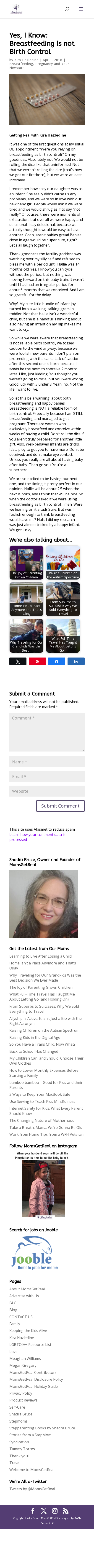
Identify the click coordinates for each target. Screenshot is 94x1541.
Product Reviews (23, 1400)
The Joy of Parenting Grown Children (41, 987)
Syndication (19, 1441)
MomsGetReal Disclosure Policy (36, 1379)
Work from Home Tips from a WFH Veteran (46, 1134)
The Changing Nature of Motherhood (41, 1120)
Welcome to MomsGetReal (31, 1469)
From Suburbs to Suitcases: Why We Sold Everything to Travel (44, 1009)
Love (13, 1351)
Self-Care (17, 1407)
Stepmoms (18, 1421)
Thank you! (19, 1455)
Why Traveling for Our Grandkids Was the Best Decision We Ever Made (45, 978)
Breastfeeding (21, 64)
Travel (14, 1462)
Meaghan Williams (25, 1358)
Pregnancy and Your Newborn (39, 66)
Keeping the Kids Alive (28, 1330)
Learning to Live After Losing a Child (40, 956)
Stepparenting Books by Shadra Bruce (42, 1428)
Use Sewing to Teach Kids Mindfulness (42, 1101)
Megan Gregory (23, 1365)
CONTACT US (21, 1316)
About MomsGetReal (27, 1288)
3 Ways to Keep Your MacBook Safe (39, 1094)
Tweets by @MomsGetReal (32, 1488)
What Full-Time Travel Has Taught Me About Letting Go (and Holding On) (42, 997)
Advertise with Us (24, 1295)
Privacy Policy (20, 1393)
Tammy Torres (22, 1448)
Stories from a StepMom (30, 1434)
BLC (12, 1302)
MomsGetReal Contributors (33, 1372)
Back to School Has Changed (33, 1051)
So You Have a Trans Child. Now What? (42, 1044)
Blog (13, 1309)
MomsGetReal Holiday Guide (33, 1386)
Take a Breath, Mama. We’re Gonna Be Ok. (45, 1127)
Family (14, 1323)
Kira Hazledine (26, 60)
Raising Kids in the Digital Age (34, 1037)
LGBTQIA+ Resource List (30, 1344)
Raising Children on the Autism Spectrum (44, 1030)
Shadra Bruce (20, 1414)
